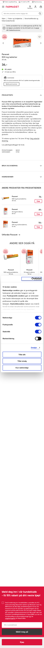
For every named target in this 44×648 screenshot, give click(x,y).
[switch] (38, 324)
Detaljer (34, 348)
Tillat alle (22, 354)
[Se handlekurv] (41, 6)
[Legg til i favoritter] (39, 37)
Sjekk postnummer (11, 84)
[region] (22, 43)
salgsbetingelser (10, 618)
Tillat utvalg (22, 361)
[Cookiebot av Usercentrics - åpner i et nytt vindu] (31, 278)
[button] (4, 43)
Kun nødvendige (22, 368)
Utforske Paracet (9, 234)
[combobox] (22, 13)
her (30, 616)
